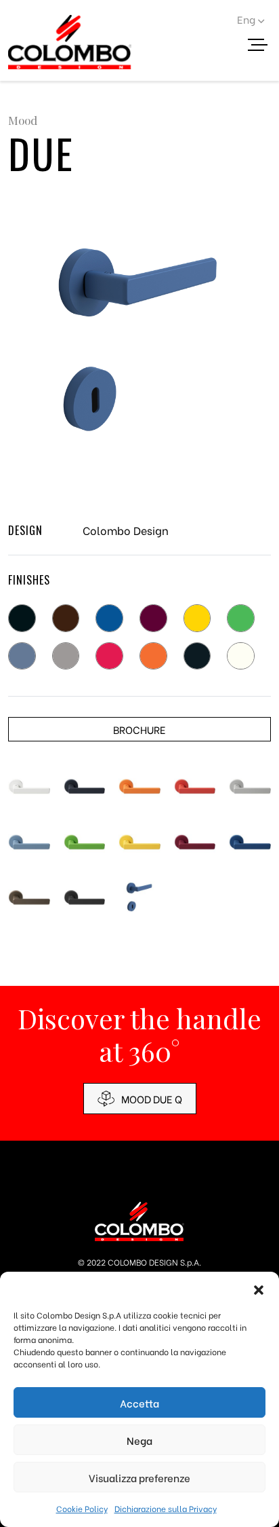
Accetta (139, 1402)
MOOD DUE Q (151, 1098)
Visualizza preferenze (139, 1477)
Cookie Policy (82, 1508)
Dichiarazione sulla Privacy (165, 1508)
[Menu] (263, 47)
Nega (139, 1440)
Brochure (139, 729)
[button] (258, 1288)
